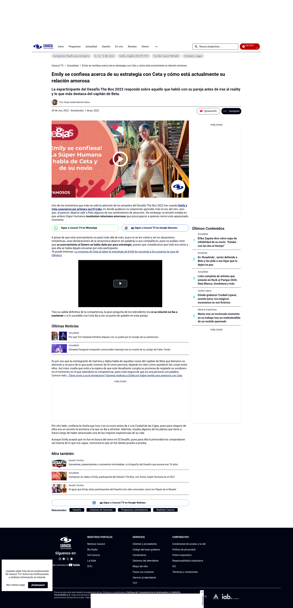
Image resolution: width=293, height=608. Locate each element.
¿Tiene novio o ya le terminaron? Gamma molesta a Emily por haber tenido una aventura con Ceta (125, 375)
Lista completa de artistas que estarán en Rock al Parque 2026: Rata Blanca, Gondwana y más (217, 280)
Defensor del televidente (145, 560)
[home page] (43, 46)
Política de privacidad (183, 549)
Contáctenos (139, 555)
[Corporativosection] (205, 537)
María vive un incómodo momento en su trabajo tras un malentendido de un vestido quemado (219, 317)
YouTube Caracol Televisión (166, 56)
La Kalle (91, 560)
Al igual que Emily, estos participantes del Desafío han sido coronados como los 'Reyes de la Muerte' (122, 489)
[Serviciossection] (159, 537)
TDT (135, 583)
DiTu (89, 566)
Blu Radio (92, 549)
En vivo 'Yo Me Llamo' (104, 56)
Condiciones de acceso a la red (189, 543)
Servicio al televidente (144, 577)
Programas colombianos (134, 509)
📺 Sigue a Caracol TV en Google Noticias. (123, 502)
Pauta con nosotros (143, 572)
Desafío (77, 509)
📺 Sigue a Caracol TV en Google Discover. (154, 227)
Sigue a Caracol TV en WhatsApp (79, 227)
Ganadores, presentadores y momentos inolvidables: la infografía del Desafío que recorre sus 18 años (123, 464)
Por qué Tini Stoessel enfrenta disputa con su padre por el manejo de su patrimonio (113, 337)
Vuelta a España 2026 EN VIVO (133, 56)
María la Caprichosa (207, 309)
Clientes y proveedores (145, 543)
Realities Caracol (165, 509)
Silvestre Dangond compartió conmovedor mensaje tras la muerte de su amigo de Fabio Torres (119, 349)
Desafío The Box (76, 460)
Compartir (234, 111)
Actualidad (73, 65)
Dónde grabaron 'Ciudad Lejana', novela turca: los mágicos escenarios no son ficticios (217, 298)
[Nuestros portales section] (113, 537)
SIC (174, 566)
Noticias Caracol (96, 543)
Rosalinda (202, 253)
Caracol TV (57, 65)
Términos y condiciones (185, 572)
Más (156, 47)
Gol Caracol (93, 555)
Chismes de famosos (101, 509)
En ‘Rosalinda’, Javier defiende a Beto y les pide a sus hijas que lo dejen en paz (217, 261)
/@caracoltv (210, 111)
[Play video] (120, 159)
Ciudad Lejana (204, 290)
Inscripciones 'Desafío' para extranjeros (71, 56)
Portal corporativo (182, 555)
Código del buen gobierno (146, 549)
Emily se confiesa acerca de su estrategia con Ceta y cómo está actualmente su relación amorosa (134, 65)
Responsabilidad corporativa (187, 560)
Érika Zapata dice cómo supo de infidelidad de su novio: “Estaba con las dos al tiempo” (217, 242)
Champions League (193, 56)
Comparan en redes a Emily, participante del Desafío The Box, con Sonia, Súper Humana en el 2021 (122, 476)
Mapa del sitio (140, 566)
